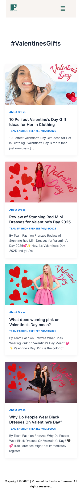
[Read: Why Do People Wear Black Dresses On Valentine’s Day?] (41, 382)
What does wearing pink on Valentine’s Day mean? (34, 322)
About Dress (17, 112)
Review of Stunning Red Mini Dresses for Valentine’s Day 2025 (40, 219)
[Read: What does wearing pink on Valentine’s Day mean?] (41, 284)
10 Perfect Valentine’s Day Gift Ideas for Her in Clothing (37, 122)
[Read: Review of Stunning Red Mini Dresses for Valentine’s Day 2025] (41, 182)
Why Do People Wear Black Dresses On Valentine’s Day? (35, 419)
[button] (63, 8)
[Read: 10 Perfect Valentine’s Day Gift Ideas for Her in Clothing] (41, 84)
